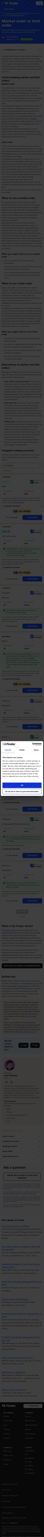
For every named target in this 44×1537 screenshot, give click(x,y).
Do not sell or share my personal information (22, 791)
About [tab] (36, 750)
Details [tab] (22, 750)
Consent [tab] (8, 750)
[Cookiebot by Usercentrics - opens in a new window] (32, 744)
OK (22, 785)
